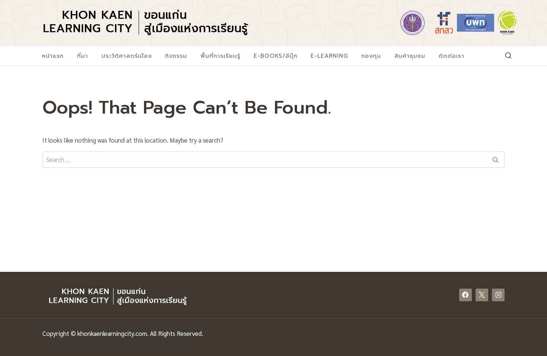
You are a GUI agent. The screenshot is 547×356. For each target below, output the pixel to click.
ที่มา (82, 56)
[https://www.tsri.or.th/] (444, 22)
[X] (482, 295)
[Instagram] (498, 295)
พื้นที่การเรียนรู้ (220, 56)
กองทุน (371, 56)
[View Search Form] (508, 56)
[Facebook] (465, 295)
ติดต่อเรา (451, 56)
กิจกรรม (176, 56)
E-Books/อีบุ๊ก (275, 56)
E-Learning (329, 56)
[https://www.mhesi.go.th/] (412, 22)
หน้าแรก (53, 56)
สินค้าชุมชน (409, 56)
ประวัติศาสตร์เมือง (127, 56)
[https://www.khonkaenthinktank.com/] (507, 22)
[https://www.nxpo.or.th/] (475, 22)
